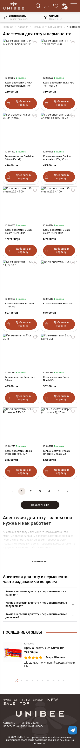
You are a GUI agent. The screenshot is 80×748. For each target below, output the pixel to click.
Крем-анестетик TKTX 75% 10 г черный (58, 84)
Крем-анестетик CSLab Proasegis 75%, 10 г (18, 452)
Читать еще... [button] (40, 561)
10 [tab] (63, 680)
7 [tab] (48, 680)
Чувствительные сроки (23, 699)
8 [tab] (53, 680)
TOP (24, 703)
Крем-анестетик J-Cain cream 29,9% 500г (18, 231)
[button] (73, 5)
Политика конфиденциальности (23, 726)
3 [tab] (27, 680)
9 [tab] (58, 680)
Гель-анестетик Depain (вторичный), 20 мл (56, 452)
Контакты (9, 722)
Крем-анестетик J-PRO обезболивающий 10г (18, 84)
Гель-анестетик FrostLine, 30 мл (20, 379)
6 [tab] (42, 680)
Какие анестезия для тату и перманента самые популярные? (36, 604)
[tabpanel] (40, 655)
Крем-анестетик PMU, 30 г (58, 303)
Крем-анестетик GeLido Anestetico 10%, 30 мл (56, 158)
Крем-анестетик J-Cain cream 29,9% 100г (56, 231)
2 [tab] (21, 680)
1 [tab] (16, 680)
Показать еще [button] (40, 504)
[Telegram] (72, 730)
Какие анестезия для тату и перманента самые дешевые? (36, 616)
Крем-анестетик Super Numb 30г (56, 379)
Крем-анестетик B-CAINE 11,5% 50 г (19, 305)
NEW (52, 699)
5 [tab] (37, 680)
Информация (30, 722)
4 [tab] (32, 680)
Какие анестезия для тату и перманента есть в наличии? (35, 593)
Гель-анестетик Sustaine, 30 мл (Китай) (19, 158)
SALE (9, 703)
